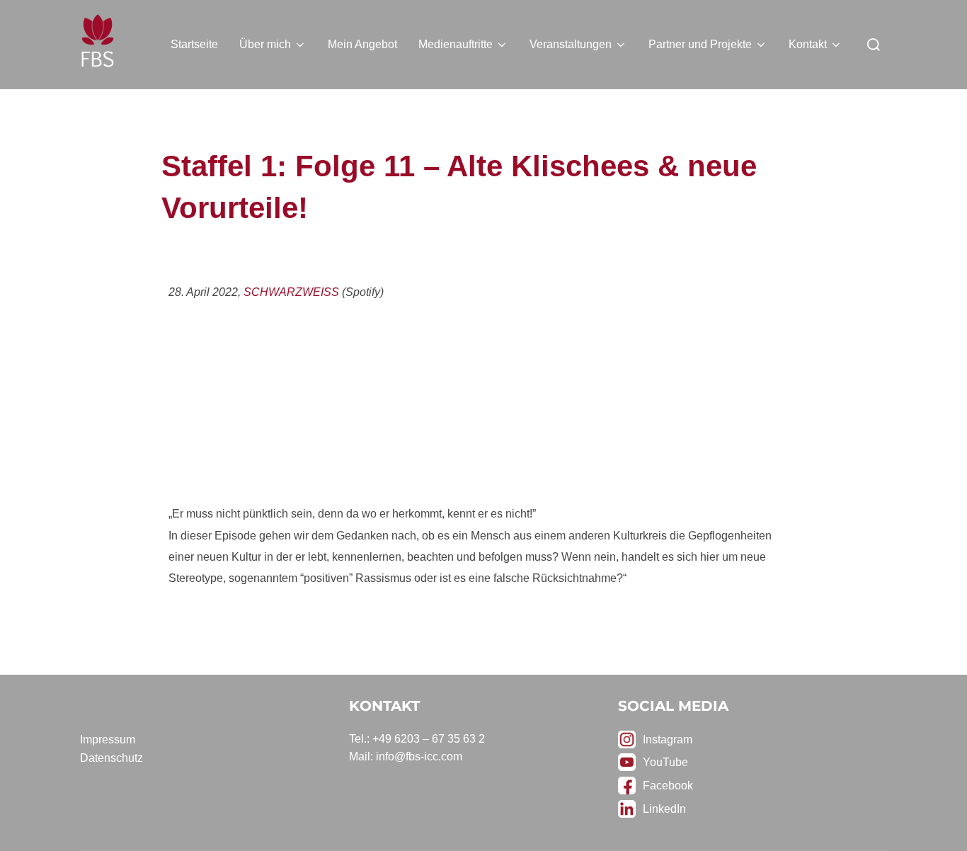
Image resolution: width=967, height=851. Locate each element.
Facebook (668, 785)
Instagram (667, 739)
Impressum (107, 739)
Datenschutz (111, 758)
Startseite (194, 44)
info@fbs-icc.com (419, 756)
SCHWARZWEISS (291, 292)
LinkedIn (664, 809)
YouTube (665, 762)
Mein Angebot (362, 44)
